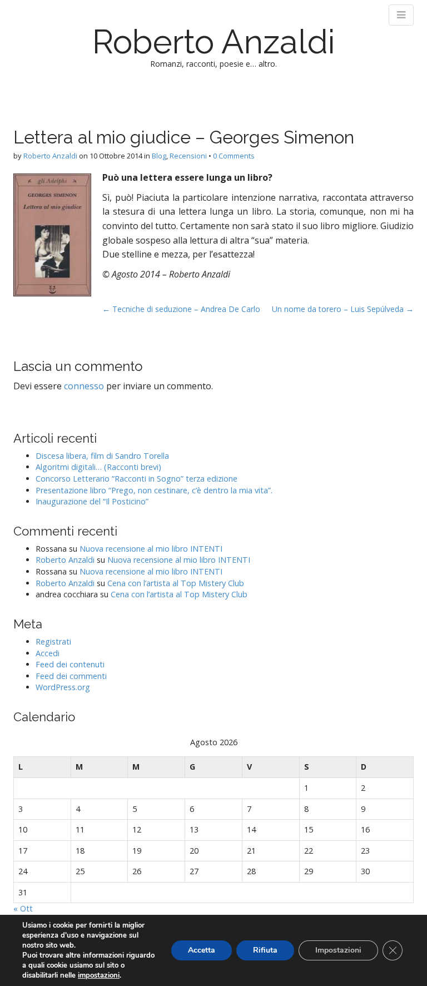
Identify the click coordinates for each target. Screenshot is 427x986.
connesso (84, 386)
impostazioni (99, 975)
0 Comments (234, 156)
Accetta (201, 950)
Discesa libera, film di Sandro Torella (102, 455)
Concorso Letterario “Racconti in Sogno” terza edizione (136, 478)
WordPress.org (63, 687)
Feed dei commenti (71, 676)
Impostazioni (338, 950)
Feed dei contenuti (70, 664)
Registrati (53, 641)
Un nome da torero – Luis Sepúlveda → (343, 309)
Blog (159, 156)
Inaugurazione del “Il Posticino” (92, 501)
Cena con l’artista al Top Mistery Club (175, 583)
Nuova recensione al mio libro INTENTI (151, 548)
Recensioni (188, 156)
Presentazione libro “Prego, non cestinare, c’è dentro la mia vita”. (154, 490)
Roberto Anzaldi (213, 41)
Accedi (47, 653)
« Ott (23, 908)
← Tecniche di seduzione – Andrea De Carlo (181, 309)
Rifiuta (265, 950)
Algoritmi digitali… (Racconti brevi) (98, 467)
